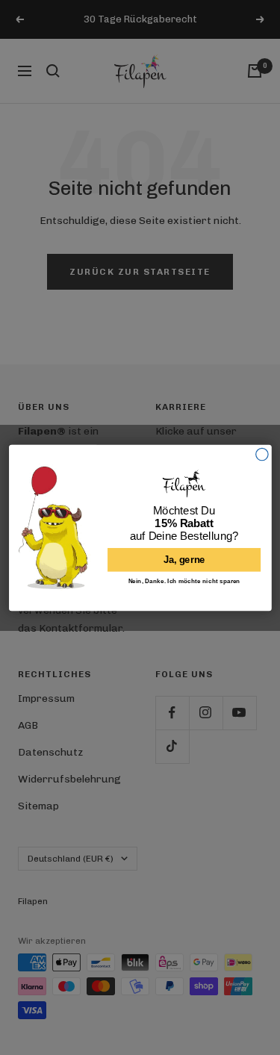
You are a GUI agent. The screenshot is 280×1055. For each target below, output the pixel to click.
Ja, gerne (184, 559)
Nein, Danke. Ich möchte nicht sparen (184, 580)
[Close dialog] (261, 454)
